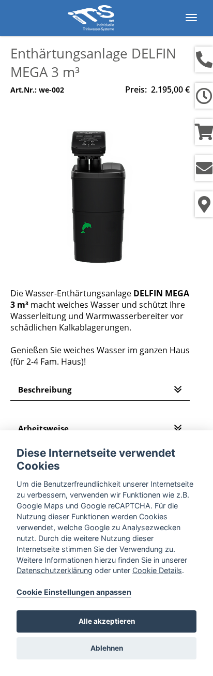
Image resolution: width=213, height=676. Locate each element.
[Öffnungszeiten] (204, 96)
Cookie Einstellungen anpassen (74, 592)
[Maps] (204, 204)
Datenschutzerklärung (55, 570)
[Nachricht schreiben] (204, 168)
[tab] (100, 390)
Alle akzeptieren (107, 621)
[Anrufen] (204, 59)
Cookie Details (157, 570)
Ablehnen (106, 648)
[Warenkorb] (204, 132)
